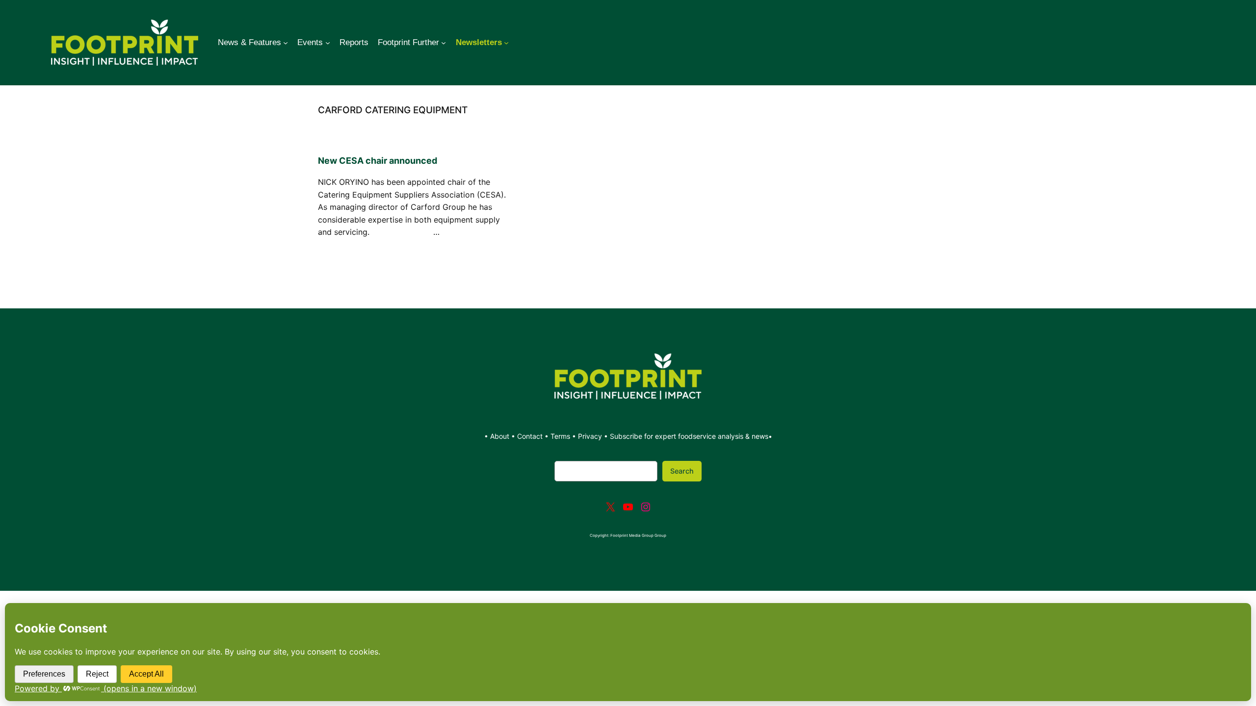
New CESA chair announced (377, 160)
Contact (531, 436)
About (500, 436)
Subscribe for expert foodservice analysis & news (689, 436)
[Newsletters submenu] (506, 42)
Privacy (590, 436)
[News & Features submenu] (285, 42)
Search (682, 471)
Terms (560, 436)
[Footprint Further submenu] (443, 42)
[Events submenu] (327, 42)
